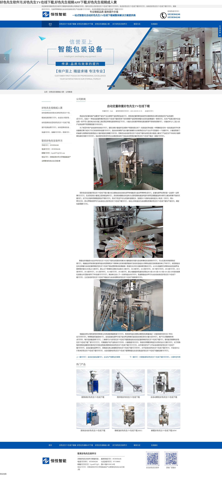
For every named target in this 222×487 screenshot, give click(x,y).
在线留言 (154, 24)
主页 (45, 92)
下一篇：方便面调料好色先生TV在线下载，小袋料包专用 (155, 357)
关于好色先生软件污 (119, 24)
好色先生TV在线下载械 (67, 24)
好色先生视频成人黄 (102, 24)
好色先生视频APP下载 (85, 24)
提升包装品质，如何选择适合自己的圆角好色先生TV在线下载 (66, 127)
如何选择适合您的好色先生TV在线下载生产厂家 (59, 122)
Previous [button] (4, 58)
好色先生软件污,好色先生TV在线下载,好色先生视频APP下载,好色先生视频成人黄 (58, 2)
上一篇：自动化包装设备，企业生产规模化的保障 (98, 357)
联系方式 (137, 24)
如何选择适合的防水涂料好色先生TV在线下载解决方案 (61, 113)
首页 (50, 24)
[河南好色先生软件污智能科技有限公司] (54, 14)
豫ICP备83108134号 (108, 464)
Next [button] (217, 58)
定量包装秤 (125, 193)
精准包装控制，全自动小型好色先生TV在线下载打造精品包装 (66, 118)
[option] (111, 59)
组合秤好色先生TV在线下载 (102, 261)
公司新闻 (69, 92)
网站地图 (3, 474)
